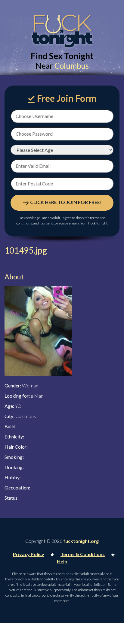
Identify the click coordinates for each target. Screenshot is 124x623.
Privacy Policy (28, 554)
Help (62, 561)
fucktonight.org (81, 541)
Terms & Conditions (82, 554)
